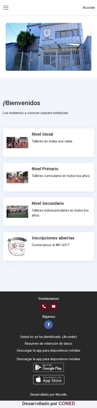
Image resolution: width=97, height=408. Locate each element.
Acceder (89, 8)
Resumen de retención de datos (48, 344)
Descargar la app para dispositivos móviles (48, 350)
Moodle (61, 395)
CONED (67, 403)
